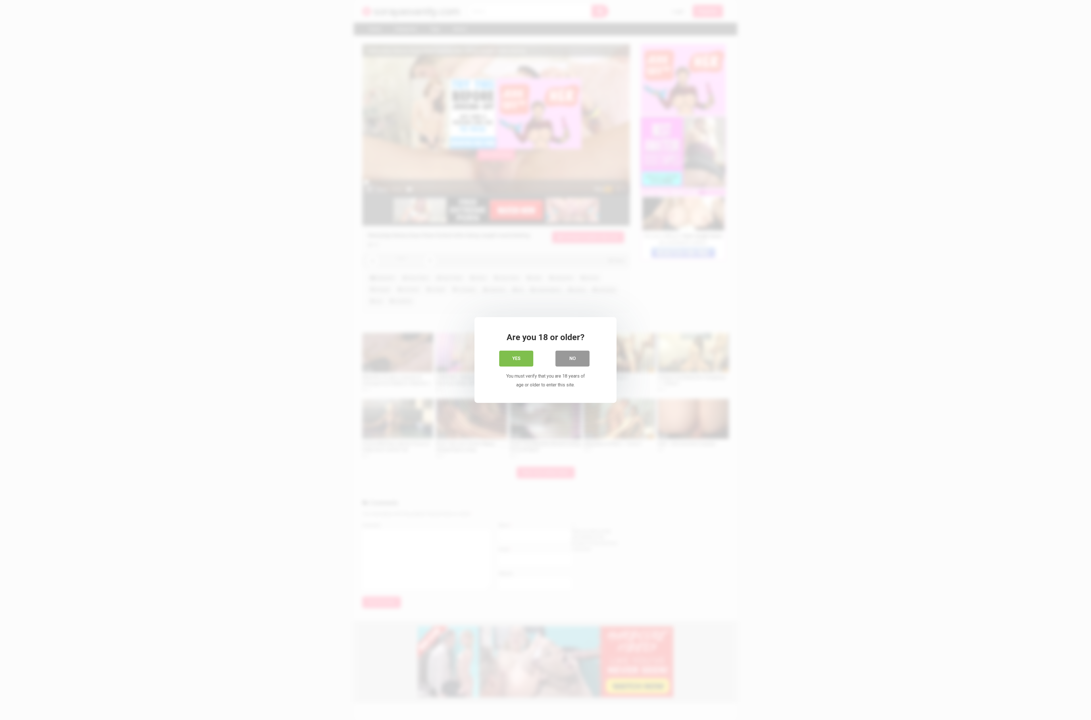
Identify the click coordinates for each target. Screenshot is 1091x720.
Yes (516, 358)
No (572, 358)
